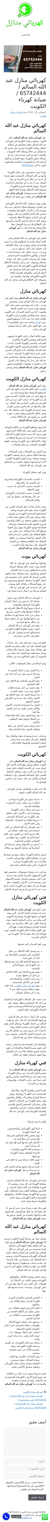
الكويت (42, 389)
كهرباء (38, 322)
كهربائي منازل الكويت (24, 985)
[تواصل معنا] (6, 1516)
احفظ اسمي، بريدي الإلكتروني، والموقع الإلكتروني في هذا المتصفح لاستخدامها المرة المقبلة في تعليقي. (24, 1486)
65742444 (28, 165)
